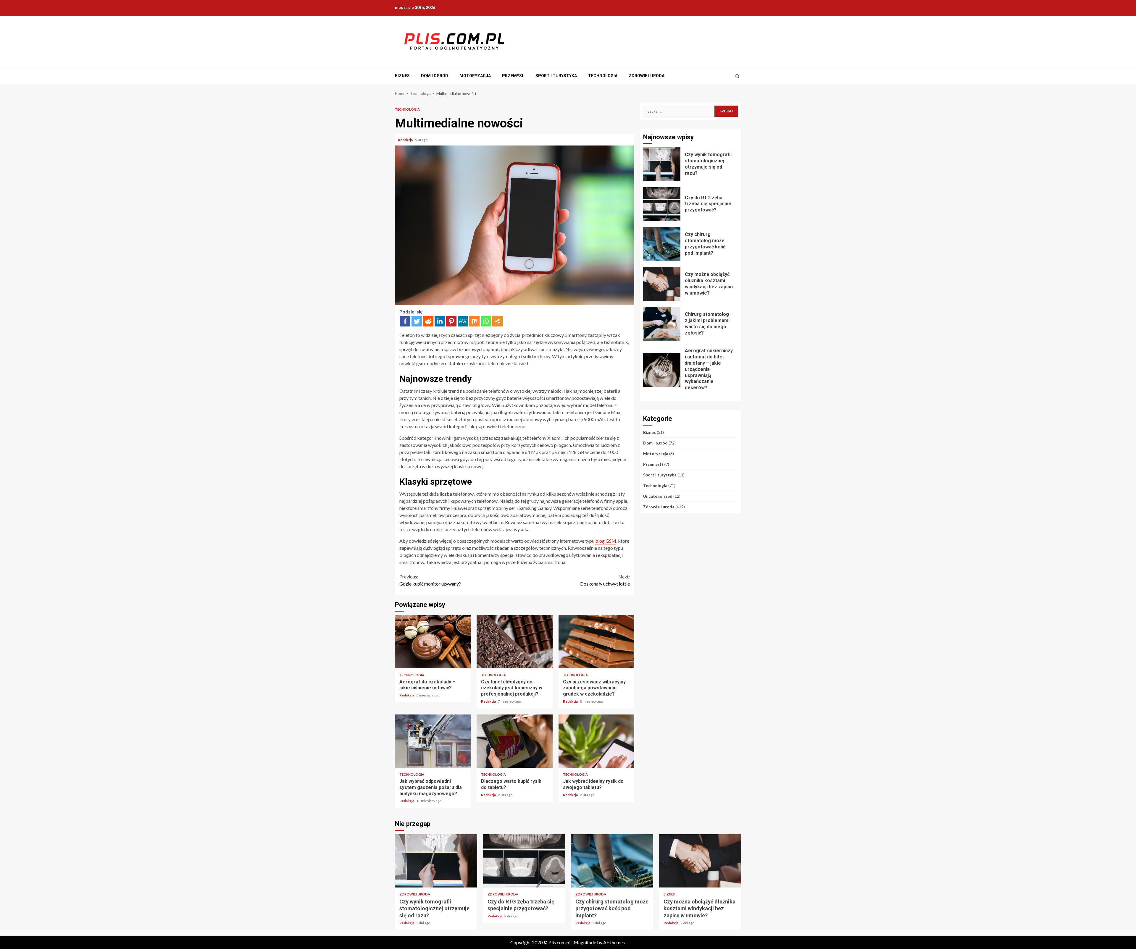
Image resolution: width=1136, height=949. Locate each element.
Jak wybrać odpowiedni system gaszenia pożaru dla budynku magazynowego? (433, 741)
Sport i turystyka (556, 75)
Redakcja (405, 140)
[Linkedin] (440, 321)
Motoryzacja (475, 75)
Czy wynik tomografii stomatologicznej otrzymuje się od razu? (661, 164)
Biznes (402, 75)
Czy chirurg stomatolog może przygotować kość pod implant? (661, 244)
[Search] (737, 76)
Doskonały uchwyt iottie (605, 580)
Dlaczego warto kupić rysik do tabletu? (514, 741)
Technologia (602, 75)
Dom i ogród (434, 75)
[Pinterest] (451, 321)
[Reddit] (428, 321)
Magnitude (585, 942)
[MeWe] (463, 321)
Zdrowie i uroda (646, 75)
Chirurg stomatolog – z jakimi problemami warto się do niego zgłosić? (661, 324)
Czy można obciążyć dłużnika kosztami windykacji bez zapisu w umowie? (661, 284)
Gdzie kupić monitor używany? (430, 580)
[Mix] (474, 321)
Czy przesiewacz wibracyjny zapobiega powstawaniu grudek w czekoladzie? (596, 641)
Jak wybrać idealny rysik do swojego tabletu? (596, 741)
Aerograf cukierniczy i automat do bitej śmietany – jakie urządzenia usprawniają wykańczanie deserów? (661, 370)
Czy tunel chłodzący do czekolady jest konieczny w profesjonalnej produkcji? (514, 641)
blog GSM (605, 541)
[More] (497, 321)
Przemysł (513, 75)
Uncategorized (657, 496)
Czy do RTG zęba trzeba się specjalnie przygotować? (661, 204)
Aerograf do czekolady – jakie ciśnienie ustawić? (433, 641)
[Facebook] (405, 321)
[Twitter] (417, 321)
